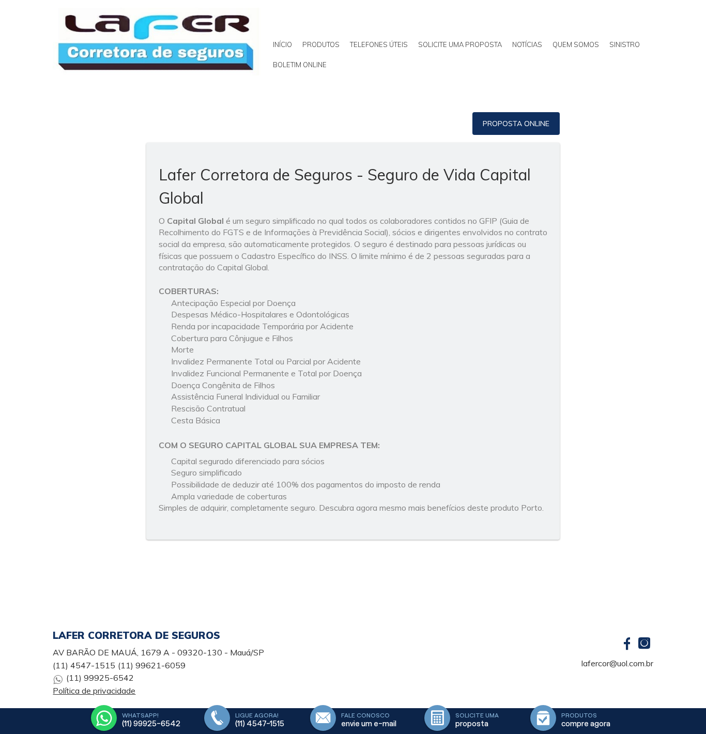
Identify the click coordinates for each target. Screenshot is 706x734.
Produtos (321, 44)
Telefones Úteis (379, 44)
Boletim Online (300, 64)
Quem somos (575, 44)
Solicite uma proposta (460, 44)
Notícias (527, 44)
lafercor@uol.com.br (617, 663)
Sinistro (624, 44)
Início (282, 44)
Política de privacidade (94, 690)
